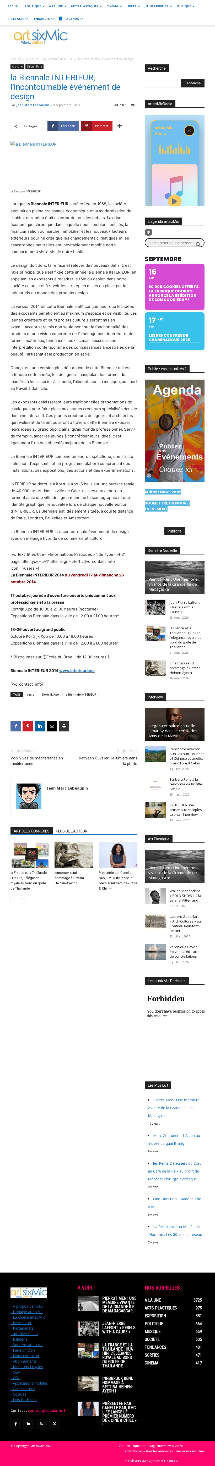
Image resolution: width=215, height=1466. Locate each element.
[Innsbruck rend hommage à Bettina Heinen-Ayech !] (74, 855)
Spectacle (16, 19)
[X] (54, 1424)
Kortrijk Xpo (50, 694)
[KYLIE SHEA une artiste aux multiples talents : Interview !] (155, 810)
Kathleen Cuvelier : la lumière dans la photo (108, 761)
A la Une (56, 6)
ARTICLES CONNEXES (32, 831)
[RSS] (41, 1424)
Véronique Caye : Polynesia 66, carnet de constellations (186, 952)
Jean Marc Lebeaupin (33, 105)
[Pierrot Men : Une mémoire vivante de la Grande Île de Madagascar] (88, 1303)
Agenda (72, 19)
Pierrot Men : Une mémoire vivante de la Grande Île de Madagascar (173, 584)
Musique (183, 6)
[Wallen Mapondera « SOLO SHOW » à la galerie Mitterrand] (155, 896)
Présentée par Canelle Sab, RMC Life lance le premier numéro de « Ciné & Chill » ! (119, 1414)
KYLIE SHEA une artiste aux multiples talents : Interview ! (186, 810)
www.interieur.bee (77, 670)
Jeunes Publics (156, 6)
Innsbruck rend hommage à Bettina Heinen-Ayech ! (69, 878)
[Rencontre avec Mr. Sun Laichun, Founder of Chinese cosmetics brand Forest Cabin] (155, 754)
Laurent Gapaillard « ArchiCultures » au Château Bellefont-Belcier (185, 923)
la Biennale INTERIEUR (80, 694)
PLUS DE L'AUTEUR (71, 831)
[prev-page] (13, 899)
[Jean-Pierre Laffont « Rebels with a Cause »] (155, 607)
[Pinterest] (28, 726)
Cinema (112, 6)
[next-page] (22, 899)
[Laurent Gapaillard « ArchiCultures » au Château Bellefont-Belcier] (155, 921)
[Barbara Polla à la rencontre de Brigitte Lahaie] (155, 784)
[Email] (52, 726)
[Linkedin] (40, 726)
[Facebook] (15, 726)
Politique (33, 6)
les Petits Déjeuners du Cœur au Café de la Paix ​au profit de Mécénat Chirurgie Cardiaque (175, 1171)
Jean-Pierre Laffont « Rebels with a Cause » (185, 607)
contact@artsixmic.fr (47, 1410)
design (31, 694)
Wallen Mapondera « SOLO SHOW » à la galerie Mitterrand (185, 896)
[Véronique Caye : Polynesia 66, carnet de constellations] (155, 952)
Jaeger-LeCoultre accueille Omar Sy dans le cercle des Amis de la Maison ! (172, 730)
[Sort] (148, 232)
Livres (131, 6)
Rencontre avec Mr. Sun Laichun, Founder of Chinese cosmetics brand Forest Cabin (187, 756)
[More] (119, 126)
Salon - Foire (34, 66)
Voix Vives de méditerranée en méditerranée (36, 761)
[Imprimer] (64, 726)
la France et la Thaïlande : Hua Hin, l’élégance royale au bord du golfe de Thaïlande (186, 637)
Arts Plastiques (84, 6)
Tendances (41, 19)
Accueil (14, 6)
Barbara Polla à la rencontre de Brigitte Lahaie (186, 784)
